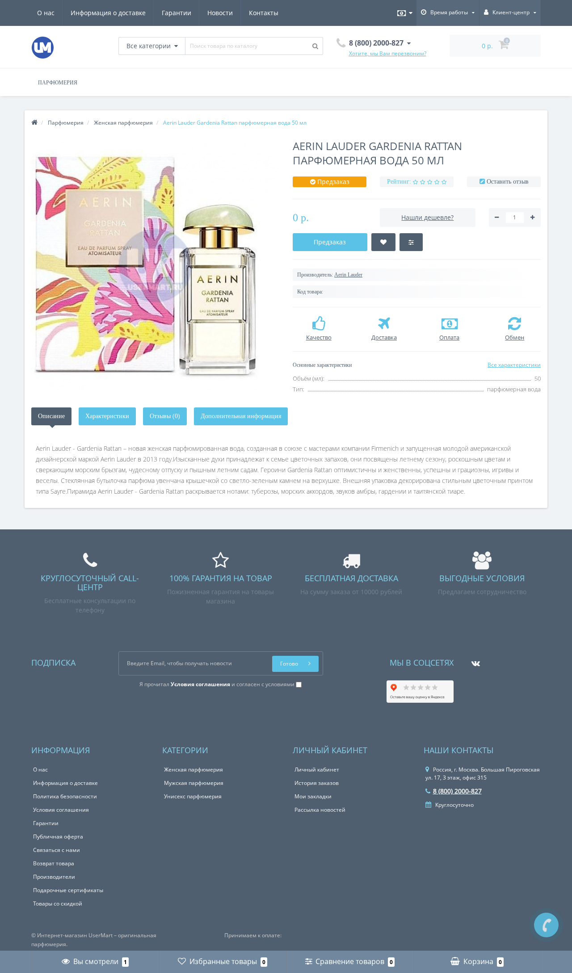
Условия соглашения (61, 810)
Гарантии (176, 12)
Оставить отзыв (508, 181)
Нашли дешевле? (427, 217)
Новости (220, 12)
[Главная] (34, 122)
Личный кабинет (316, 769)
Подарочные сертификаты (68, 890)
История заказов (316, 783)
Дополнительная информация (241, 416)
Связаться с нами (56, 850)
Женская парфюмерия (193, 769)
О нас (46, 12)
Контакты (263, 12)
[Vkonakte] (473, 660)
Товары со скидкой (57, 903)
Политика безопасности (65, 796)
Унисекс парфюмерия (193, 796)
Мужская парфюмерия (193, 783)
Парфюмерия (57, 83)
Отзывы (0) (165, 416)
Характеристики (107, 416)
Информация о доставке (108, 12)
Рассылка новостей (319, 810)
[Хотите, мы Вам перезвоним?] (546, 925)
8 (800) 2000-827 (457, 791)
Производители (54, 877)
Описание (51, 416)
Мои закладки (313, 796)
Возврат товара (53, 863)
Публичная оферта (58, 836)
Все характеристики (514, 365)
